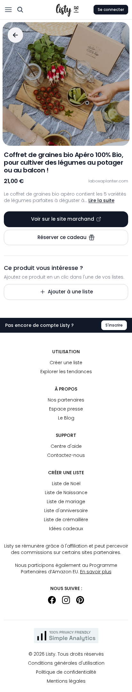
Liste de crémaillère (66, 519)
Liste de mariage (66, 501)
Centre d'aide (66, 446)
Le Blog (66, 418)
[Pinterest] (80, 599)
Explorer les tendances (66, 371)
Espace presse (66, 409)
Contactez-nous (66, 455)
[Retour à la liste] (15, 35)
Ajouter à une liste (70, 291)
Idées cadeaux (66, 528)
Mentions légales (66, 681)
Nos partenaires (66, 400)
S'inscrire (114, 325)
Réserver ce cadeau (62, 237)
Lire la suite (101, 200)
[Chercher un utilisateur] (20, 9)
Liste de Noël (66, 483)
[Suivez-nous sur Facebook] (51, 599)
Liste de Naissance (66, 492)
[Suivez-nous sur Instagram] (66, 599)
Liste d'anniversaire (66, 510)
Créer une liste (66, 362)
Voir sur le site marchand (62, 219)
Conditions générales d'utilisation (66, 663)
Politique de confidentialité (66, 672)
